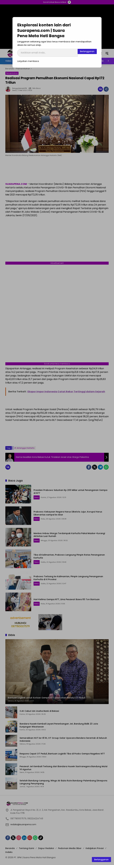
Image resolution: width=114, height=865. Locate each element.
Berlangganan (87, 51)
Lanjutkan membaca (28, 61)
